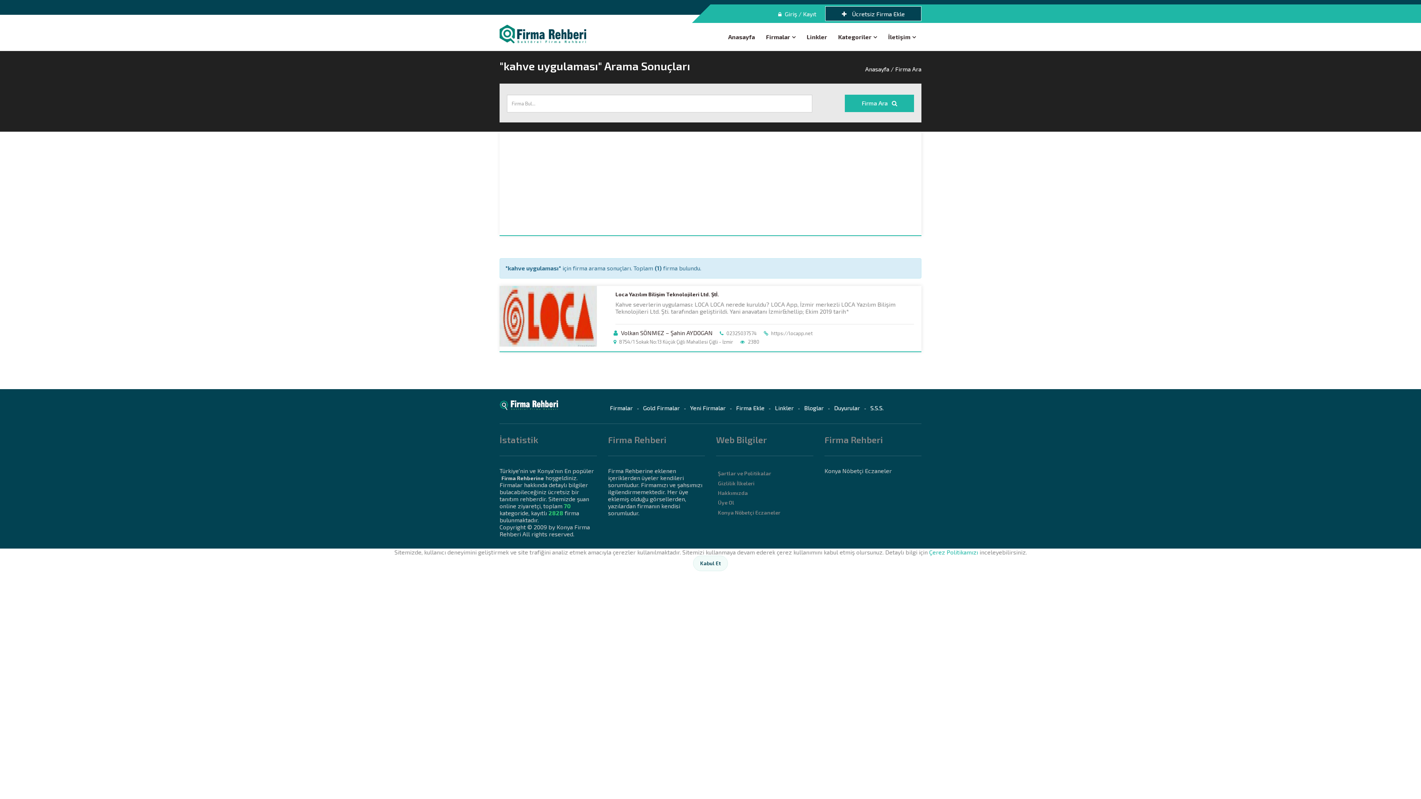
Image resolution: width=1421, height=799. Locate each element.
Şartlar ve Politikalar (744, 473)
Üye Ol (726, 502)
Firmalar (778, 36)
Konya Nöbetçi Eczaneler (749, 512)
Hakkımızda (733, 493)
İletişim (899, 36)
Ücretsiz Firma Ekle (877, 13)
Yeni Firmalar (708, 407)
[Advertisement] (710, 183)
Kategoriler (854, 36)
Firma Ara (875, 103)
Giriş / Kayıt (799, 13)
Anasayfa (741, 36)
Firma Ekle (750, 407)
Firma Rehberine (522, 478)
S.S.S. (877, 407)
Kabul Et (710, 563)
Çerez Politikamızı (953, 552)
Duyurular (847, 407)
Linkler (817, 36)
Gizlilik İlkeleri (736, 483)
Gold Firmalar (661, 407)
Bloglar (814, 407)
